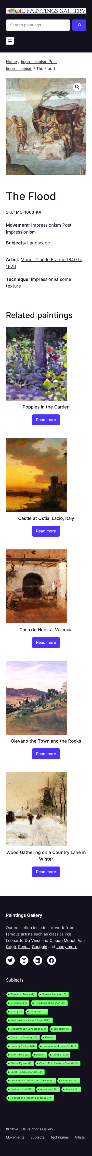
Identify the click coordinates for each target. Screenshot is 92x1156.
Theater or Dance (22, 994)
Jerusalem (61, 1028)
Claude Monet (63, 940)
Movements (15, 1137)
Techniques (59, 1137)
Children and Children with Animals (32, 1080)
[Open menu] (10, 41)
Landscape (38, 242)
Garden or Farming (24, 1037)
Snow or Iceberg (54, 994)
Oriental (37, 1011)
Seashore (19, 1003)
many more (66, 946)
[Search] (79, 25)
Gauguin (39, 946)
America (72, 1089)
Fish (49, 1037)
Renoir (24, 946)
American (48, 1089)
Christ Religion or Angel (26, 1072)
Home (11, 61)
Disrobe (60, 1054)
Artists (80, 1137)
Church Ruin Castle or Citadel (58, 1063)
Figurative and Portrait (59, 1046)
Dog (40, 1054)
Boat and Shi (21, 1089)
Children (69, 1080)
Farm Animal (19, 1054)
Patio (16, 1011)
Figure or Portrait (23, 1046)
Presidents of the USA (50, 1003)
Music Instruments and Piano (30, 1020)
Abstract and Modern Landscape (31, 1097)
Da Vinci (32, 940)
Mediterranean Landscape (28, 1028)
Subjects (37, 1137)
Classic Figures (21, 1063)
